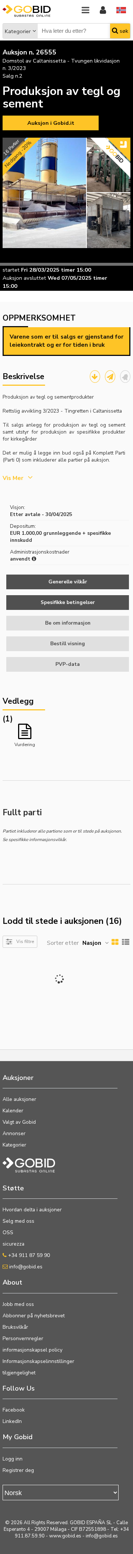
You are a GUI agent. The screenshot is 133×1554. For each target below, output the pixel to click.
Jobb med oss (18, 1304)
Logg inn (13, 1458)
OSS (8, 1232)
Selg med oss (18, 1221)
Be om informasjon (68, 622)
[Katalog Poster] (95, 376)
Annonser (14, 1133)
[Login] (103, 10)
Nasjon (91, 943)
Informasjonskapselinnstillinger (38, 1361)
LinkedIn (12, 1421)
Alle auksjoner (19, 1099)
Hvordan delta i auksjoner (32, 1209)
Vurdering (24, 744)
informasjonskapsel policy (32, 1349)
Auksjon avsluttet (24, 278)
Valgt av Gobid (19, 1122)
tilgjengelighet (19, 1372)
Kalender (13, 1110)
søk (123, 31)
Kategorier (18, 31)
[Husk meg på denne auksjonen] (125, 376)
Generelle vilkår (67, 581)
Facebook (14, 1409)
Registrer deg (18, 1470)
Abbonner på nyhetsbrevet (34, 1315)
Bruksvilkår (15, 1327)
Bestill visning (67, 643)
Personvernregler (23, 1338)
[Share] (110, 376)
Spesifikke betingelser (68, 602)
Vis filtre (25, 941)
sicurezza (13, 1243)
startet (11, 269)
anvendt (21, 558)
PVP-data (67, 664)
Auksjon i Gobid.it (50, 123)
